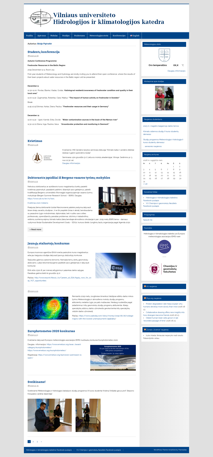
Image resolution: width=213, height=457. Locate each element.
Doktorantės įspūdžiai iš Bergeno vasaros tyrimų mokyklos (69, 177)
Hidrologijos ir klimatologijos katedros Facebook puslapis (49, 450)
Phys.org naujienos (153, 298)
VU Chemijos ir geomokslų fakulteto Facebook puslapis (98, 450)
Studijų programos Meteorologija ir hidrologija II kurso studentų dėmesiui (163, 141)
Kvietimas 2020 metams (38, 203)
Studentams (79, 35)
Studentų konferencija (44, 52)
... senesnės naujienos (152, 146)
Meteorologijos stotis (99, 35)
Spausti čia (147, 220)
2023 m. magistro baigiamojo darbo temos (161, 126)
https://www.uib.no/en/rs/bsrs (41, 199)
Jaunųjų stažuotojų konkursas (48, 243)
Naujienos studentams (153, 119)
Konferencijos (119, 35)
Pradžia (29, 35)
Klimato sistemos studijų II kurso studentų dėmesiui (161, 132)
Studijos (66, 35)
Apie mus (41, 35)
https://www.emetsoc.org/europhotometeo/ (47, 350)
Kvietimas (35, 141)
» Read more (35, 229)
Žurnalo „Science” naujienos (157, 330)
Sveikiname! (37, 382)
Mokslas (54, 35)
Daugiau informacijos (71, 163)
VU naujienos (151, 286)
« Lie (145, 184)
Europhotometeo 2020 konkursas (51, 331)
